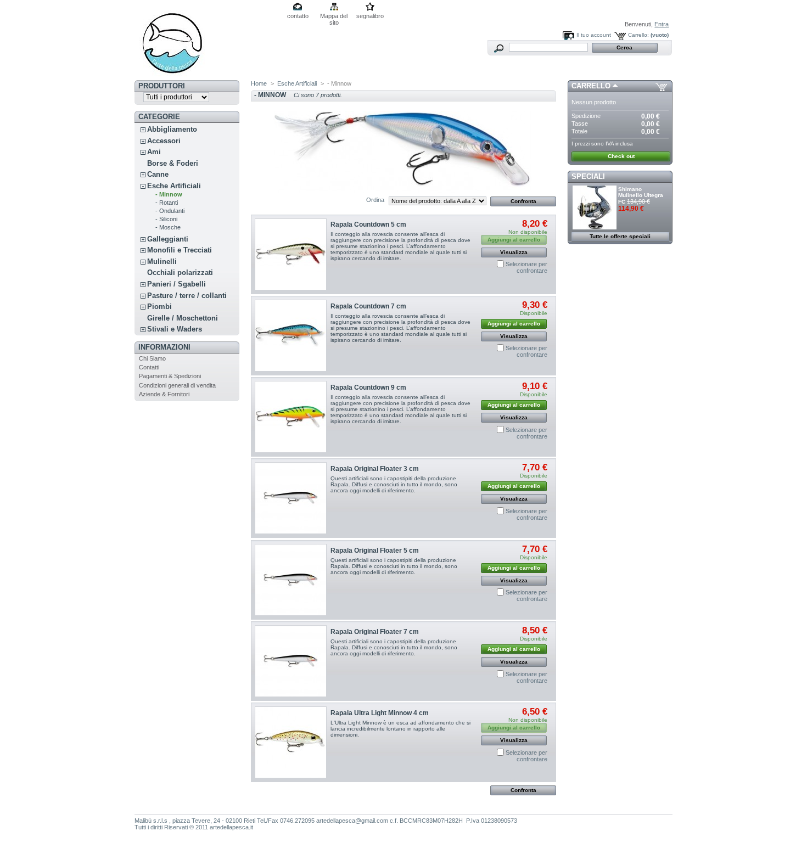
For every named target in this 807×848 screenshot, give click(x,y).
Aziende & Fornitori (164, 394)
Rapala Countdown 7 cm (368, 306)
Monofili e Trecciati (179, 250)
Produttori (161, 86)
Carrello (590, 86)
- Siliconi (166, 219)
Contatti (149, 367)
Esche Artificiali (174, 186)
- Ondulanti (169, 210)
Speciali (588, 176)
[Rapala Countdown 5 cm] (291, 254)
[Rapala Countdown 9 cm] (291, 417)
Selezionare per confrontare (526, 267)
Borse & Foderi (172, 163)
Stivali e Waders (174, 329)
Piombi (159, 306)
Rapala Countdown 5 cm (368, 224)
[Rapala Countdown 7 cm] (291, 336)
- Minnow (168, 194)
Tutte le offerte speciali (620, 236)
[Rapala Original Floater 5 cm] (291, 580)
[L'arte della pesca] (206, 40)
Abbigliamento (172, 129)
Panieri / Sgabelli (176, 284)
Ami (154, 152)
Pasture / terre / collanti (187, 295)
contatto (298, 16)
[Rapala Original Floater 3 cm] (291, 498)
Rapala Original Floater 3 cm (374, 469)
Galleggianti (167, 239)
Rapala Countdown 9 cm (368, 387)
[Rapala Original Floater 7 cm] (291, 661)
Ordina (375, 199)
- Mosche (168, 227)
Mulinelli (162, 261)
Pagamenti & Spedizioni (170, 376)
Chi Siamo (152, 358)
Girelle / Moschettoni (182, 318)
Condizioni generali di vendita (177, 385)
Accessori (164, 141)
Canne (158, 174)
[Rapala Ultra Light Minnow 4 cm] (291, 742)
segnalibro (370, 16)
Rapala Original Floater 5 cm (374, 550)
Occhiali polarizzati (180, 272)
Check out (621, 156)
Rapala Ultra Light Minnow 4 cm (379, 713)
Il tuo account (593, 35)
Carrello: (638, 35)
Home (259, 83)
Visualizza (514, 252)
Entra (661, 24)
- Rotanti (166, 202)
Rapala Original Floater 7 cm (374, 632)
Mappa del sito (334, 17)
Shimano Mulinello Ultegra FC (640, 195)
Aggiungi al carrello (513, 324)
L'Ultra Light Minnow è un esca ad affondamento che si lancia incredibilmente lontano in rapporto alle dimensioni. (400, 729)
